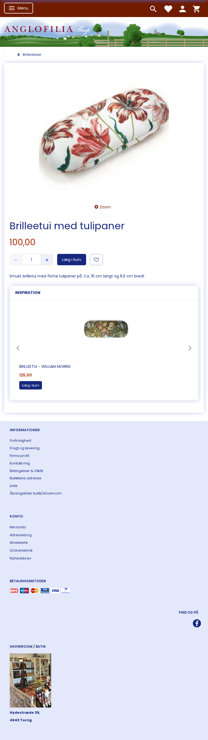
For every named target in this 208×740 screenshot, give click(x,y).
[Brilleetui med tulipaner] (104, 132)
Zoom (105, 207)
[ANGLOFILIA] (104, 31)
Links (14, 485)
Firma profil (19, 455)
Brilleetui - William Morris (45, 366)
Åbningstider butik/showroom (36, 493)
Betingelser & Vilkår (27, 471)
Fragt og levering (25, 448)
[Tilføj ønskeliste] (96, 259)
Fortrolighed (20, 440)
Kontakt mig (20, 463)
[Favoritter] (168, 8)
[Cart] (196, 8)
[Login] (182, 8)
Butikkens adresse (25, 478)
